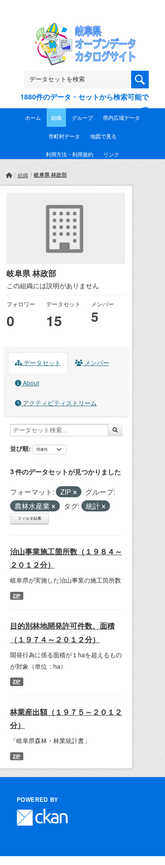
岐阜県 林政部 (50, 175)
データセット (41, 362)
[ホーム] (9, 175)
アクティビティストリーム (59, 402)
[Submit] (115, 430)
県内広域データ (121, 117)
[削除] (75, 492)
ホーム (33, 117)
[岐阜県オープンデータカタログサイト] (83, 28)
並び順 (19, 448)
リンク (111, 154)
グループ (82, 117)
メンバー (96, 362)
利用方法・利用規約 (69, 154)
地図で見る (103, 136)
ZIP (16, 595)
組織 (56, 117)
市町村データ (64, 136)
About (30, 382)
